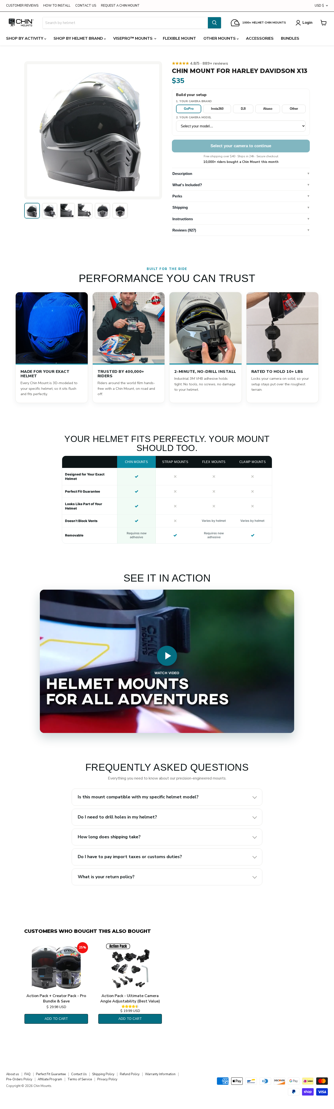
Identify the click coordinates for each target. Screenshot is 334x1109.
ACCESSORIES (260, 38)
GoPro (189, 108)
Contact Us (79, 1074)
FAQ (27, 1074)
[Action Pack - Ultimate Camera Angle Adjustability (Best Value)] (130, 966)
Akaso (267, 108)
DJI (243, 108)
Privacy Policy (107, 1079)
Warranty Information (160, 1074)
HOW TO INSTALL (56, 6)
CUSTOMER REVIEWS (22, 6)
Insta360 (217, 108)
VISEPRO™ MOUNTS (133, 38)
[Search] (214, 22)
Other (294, 108)
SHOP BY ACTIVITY (25, 38)
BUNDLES (290, 38)
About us (12, 1074)
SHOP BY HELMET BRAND (79, 38)
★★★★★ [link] (200, 63)
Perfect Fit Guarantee (51, 1074)
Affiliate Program (50, 1079)
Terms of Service (79, 1079)
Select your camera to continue (241, 146)
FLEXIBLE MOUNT (179, 38)
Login (307, 22)
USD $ (319, 5)
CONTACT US (85, 6)
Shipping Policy (103, 1074)
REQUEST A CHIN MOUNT (120, 6)
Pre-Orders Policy (19, 1079)
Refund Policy (130, 1074)
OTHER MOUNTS (220, 38)
